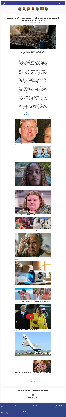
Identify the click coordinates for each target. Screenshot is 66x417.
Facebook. (28, 112)
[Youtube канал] (62, 3)
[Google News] (63, 405)
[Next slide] (50, 9)
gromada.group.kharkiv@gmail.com (5, 409)
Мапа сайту (54, 407)
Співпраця (57, 407)
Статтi (33, 15)
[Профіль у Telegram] (57, 3)
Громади (22, 3)
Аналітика (16, 412)
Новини (8, 3)
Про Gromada (26, 3)
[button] (27, 381)
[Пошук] (52, 3)
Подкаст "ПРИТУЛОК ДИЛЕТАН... (25, 411)
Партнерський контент (26, 412)
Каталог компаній (17, 3)
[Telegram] (31, 381)
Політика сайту (63, 407)
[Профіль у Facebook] (61, 3)
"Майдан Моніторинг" (32, 59)
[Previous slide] (16, 9)
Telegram (27, 114)
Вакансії (60, 407)
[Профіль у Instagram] (59, 3)
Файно (21, 414)
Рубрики (12, 3)
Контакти (30, 3)
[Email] (38, 381)
